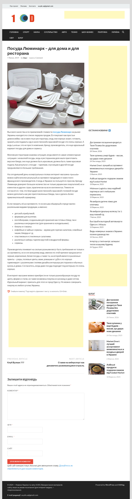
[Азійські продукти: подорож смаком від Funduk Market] (97, 365)
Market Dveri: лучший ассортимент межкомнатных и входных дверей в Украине (106, 168)
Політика (102, 32)
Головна (14, 32)
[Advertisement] (94, 15)
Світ (12, 38)
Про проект (14, 6)
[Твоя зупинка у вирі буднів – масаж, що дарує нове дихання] (97, 323)
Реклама (23, 6)
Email (10, 437)
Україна (115, 32)
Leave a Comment (36, 58)
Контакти (32, 6)
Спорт (26, 32)
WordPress (109, 485)
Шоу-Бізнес (87, 32)
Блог (20, 38)
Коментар (13, 391)
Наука (37, 32)
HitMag (121, 485)
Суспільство (50, 32)
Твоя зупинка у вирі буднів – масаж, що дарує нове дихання (115, 327)
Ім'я (10, 425)
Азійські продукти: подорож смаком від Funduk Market (115, 368)
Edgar (25, 58)
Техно (74, 32)
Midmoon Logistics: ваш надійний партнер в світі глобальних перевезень (105, 191)
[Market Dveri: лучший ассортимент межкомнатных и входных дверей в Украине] (97, 341)
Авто (64, 32)
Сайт (9, 448)
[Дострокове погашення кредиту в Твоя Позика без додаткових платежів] (97, 300)
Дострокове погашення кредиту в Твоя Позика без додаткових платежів (105, 145)
